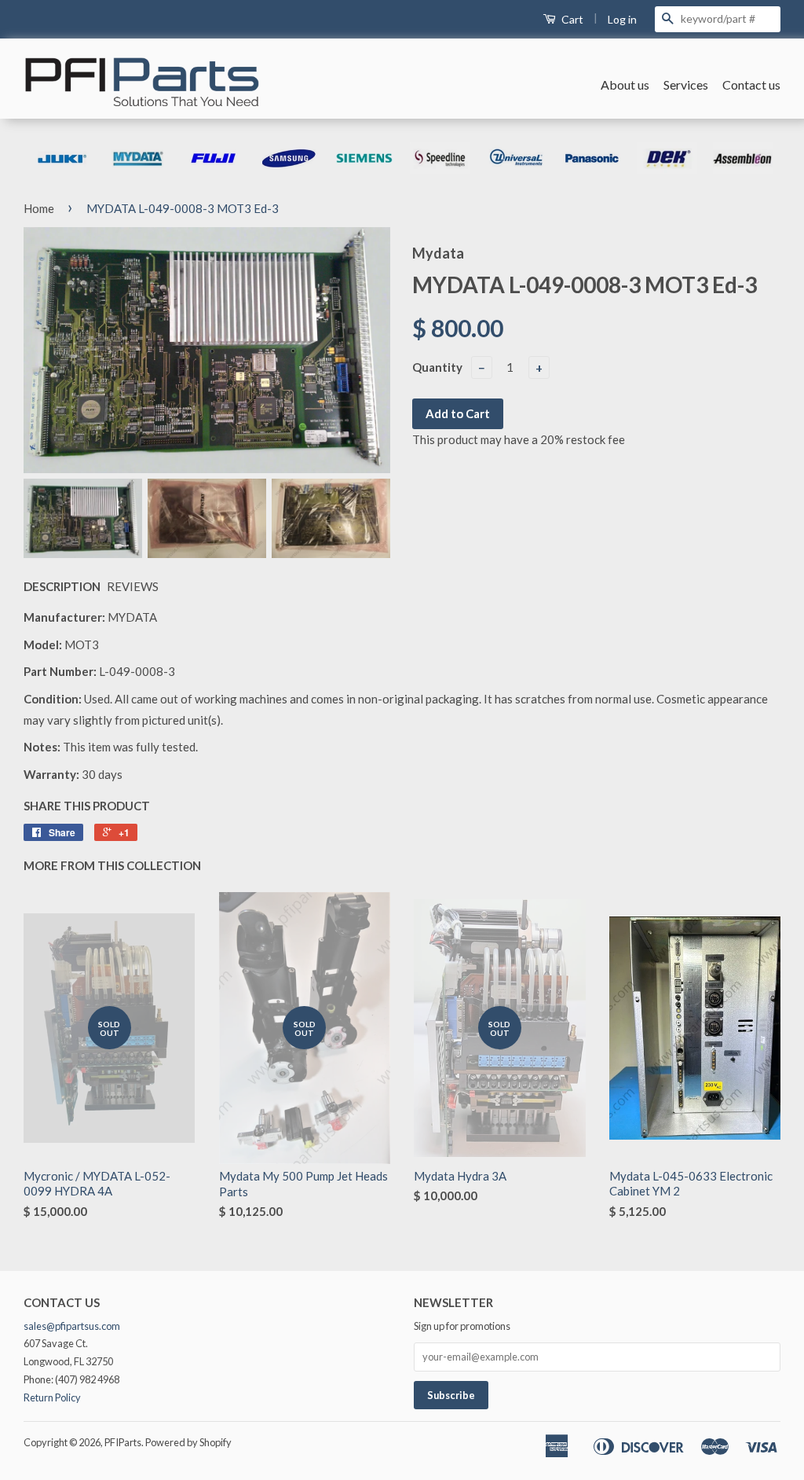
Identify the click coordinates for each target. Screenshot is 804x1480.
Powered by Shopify (188, 1442)
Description (62, 586)
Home (39, 208)
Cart (571, 19)
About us (625, 84)
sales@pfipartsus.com (72, 1326)
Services (685, 84)
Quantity (437, 367)
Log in (622, 19)
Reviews (133, 586)
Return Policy (52, 1397)
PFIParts (122, 1442)
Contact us (751, 84)
